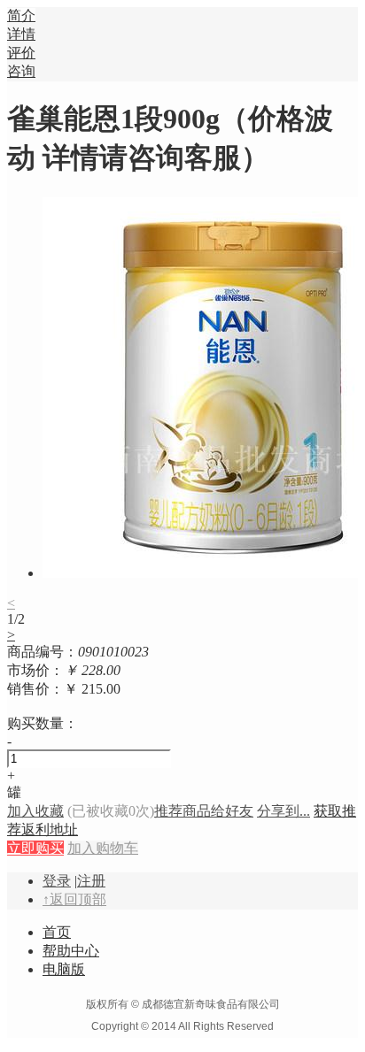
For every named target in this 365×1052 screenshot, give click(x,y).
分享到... (283, 810)
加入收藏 (35, 810)
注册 (91, 880)
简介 (21, 15)
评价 (21, 52)
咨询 (21, 71)
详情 (21, 34)
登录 (57, 880)
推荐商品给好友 (203, 810)
